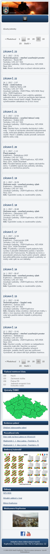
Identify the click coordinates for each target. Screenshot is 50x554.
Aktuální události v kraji (12, 498)
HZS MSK (7, 493)
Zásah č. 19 (10, 178)
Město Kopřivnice (10, 503)
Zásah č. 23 (10, 52)
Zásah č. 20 (10, 147)
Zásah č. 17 (10, 232)
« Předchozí (10, 39)
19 (28, 39)
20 (33, 39)
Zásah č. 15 (10, 296)
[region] (25, 8)
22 (43, 39)
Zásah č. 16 (10, 269)
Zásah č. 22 (10, 78)
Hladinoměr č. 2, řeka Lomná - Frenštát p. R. (21, 445)
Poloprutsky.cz (24, 552)
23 (20, 43)
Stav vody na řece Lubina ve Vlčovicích (19, 437)
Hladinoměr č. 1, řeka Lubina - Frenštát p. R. (21, 441)
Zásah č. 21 (10, 112)
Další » (27, 43)
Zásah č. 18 (10, 205)
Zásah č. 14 (10, 327)
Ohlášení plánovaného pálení (15, 428)
